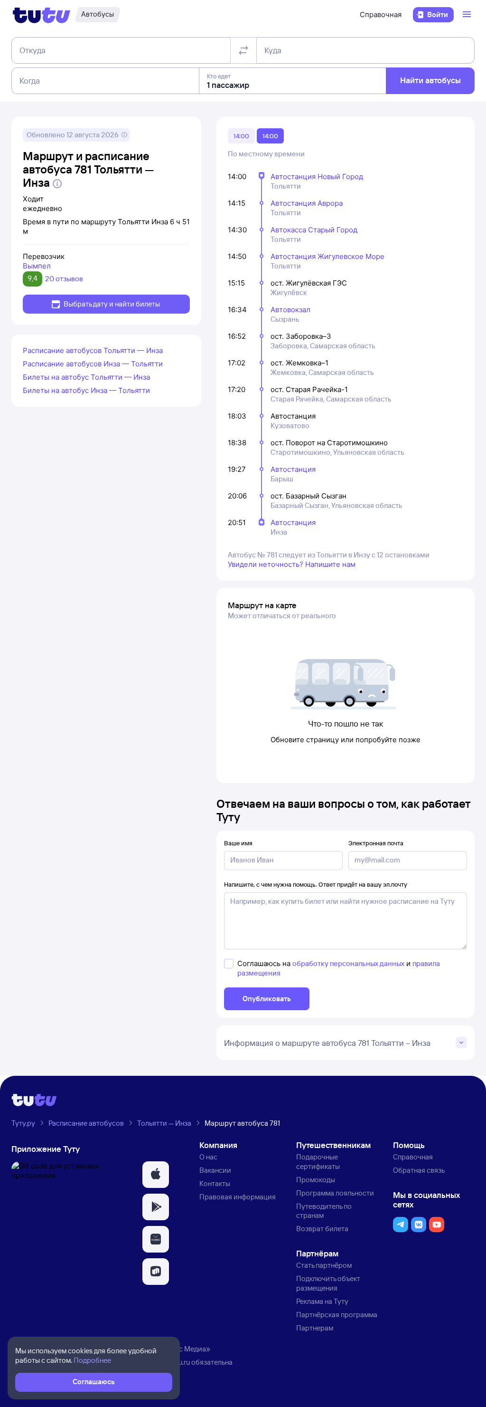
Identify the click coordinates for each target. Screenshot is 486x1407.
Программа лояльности (335, 1192)
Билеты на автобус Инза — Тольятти (86, 390)
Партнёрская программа (336, 1314)
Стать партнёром (324, 1265)
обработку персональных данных (348, 963)
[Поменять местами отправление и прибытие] (243, 50)
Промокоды (315, 1179)
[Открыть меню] (468, 14)
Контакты (214, 1183)
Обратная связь (419, 1170)
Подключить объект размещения (328, 1283)
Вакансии (215, 1170)
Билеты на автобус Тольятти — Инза (86, 377)
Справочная (381, 14)
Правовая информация (237, 1196)
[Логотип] (41, 15)
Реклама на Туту (322, 1301)
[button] (155, 1174)
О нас (208, 1156)
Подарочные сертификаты (318, 1161)
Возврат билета (322, 1228)
